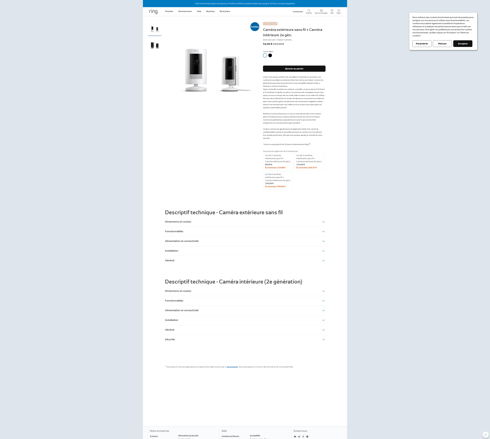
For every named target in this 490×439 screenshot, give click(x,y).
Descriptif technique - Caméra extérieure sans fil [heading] (224, 212)
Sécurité (170, 339)
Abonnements (185, 11)
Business (210, 11)
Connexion (298, 11)
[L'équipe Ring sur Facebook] (304, 436)
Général (169, 260)
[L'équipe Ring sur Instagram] (307, 436)
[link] (191, 435)
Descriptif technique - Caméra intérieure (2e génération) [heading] (233, 281)
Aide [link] (199, 11)
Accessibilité (255, 435)
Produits (169, 11)
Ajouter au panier (294, 68)
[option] (265, 55)
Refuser (442, 43)
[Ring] (153, 11)
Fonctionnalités (174, 231)
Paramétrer (422, 43)
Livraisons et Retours (230, 436)
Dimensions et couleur (178, 221)
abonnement (232, 367)
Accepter (463, 43)
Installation (171, 250)
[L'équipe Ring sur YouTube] (295, 436)
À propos (154, 436)
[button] (154, 29)
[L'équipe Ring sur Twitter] (300, 436)
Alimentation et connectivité (181, 241)
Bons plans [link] (225, 11)
